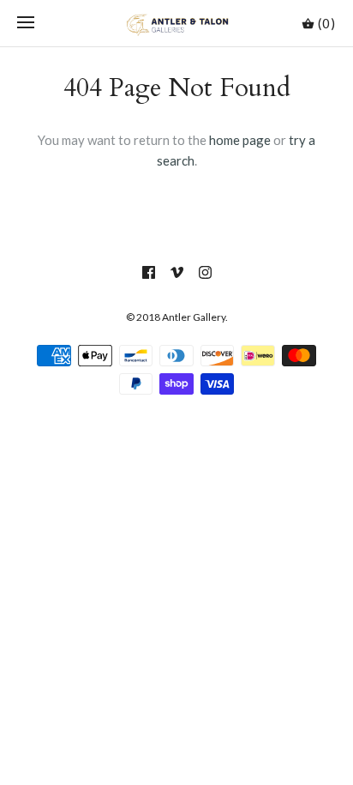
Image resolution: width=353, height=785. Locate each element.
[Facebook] (148, 272)
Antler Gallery (193, 317)
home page (240, 140)
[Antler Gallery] (177, 23)
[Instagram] (205, 272)
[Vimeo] (177, 272)
